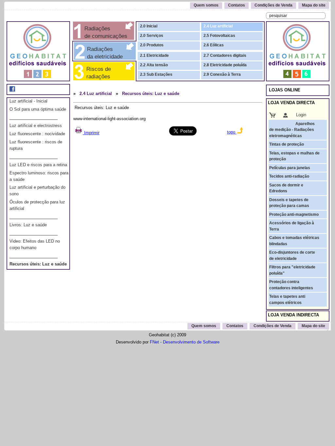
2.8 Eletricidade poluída (225, 65)
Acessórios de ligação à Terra (291, 226)
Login (301, 114)
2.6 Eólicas (213, 45)
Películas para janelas (289, 168)
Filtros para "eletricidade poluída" (292, 270)
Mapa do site (314, 5)
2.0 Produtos (152, 45)
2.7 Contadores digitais (224, 55)
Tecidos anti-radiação (289, 176)
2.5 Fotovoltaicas (219, 35)
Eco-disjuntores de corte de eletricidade (292, 255)
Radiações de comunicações (105, 32)
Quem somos (206, 5)
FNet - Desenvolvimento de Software (185, 342)
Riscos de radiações (97, 73)
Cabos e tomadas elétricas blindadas (294, 240)
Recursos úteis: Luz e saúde (38, 264)
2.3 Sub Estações (156, 74)
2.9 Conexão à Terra (222, 74)
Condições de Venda (273, 5)
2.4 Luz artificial (218, 26)
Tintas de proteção (286, 144)
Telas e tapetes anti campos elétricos (287, 299)
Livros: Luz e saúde (28, 224)
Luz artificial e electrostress (35, 125)
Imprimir (91, 132)
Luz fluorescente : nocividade (37, 133)
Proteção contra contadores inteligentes (291, 284)
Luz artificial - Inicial (28, 101)
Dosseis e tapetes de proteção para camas (289, 203)
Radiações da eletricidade (103, 53)
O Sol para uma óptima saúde (37, 109)
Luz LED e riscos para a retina (38, 164)
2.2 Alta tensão (154, 65)
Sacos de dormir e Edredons (286, 188)
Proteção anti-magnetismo (294, 214)
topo (232, 132)
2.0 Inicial (148, 26)
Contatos (236, 5)
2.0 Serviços (151, 35)
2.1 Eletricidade (154, 55)
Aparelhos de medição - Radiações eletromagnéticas (292, 129)
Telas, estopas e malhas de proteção (294, 156)
